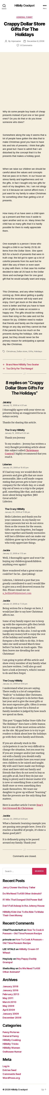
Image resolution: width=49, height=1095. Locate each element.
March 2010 (9, 1002)
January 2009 (11, 1013)
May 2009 (8, 1006)
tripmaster (16, 41)
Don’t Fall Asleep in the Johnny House (23, 905)
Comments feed (12, 1074)
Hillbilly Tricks (10, 1044)
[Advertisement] (24, 77)
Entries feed (9, 1070)
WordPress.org (11, 1078)
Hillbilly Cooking (12, 1040)
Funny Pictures (11, 1032)
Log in (6, 1066)
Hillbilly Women (11, 1047)
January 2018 (10, 986)
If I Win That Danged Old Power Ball (22, 899)
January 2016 (10, 990)
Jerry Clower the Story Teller (19, 887)
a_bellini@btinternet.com (17, 593)
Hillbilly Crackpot (24, 5)
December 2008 (12, 1017)
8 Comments (26, 45)
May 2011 (8, 998)
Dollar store (22, 351)
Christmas (11, 351)
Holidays (38, 351)
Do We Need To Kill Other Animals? (22, 893)
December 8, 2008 (35, 41)
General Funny (24, 17)
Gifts (30, 351)
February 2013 (11, 994)
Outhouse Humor (12, 1051)
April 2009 (9, 1009)
